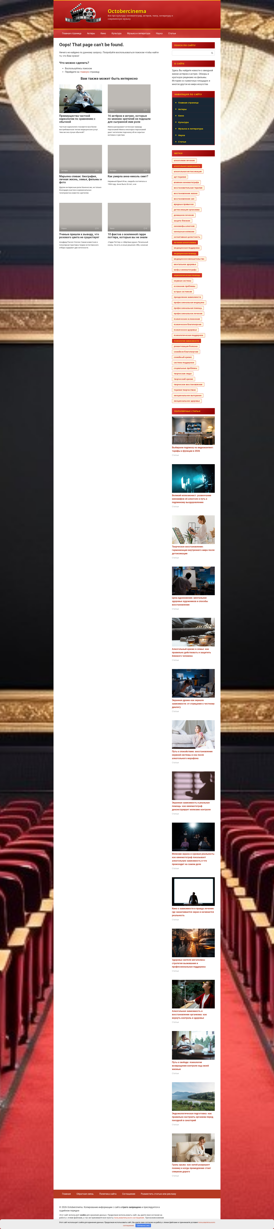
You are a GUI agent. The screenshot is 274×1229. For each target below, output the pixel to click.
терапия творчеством (185, 390)
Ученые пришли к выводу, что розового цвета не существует (79, 236)
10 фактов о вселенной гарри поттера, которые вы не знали (127, 236)
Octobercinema (127, 11)
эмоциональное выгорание (188, 395)
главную (84, 72)
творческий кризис (183, 379)
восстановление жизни (185, 193)
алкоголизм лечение (184, 160)
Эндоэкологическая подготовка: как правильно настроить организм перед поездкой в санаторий (192, 1117)
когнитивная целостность (187, 237)
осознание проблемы (184, 286)
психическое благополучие (187, 324)
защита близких (182, 220)
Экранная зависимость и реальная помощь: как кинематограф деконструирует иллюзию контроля (191, 806)
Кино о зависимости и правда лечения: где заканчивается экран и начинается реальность (193, 912)
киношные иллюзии (184, 231)
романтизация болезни (186, 346)
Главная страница (71, 33)
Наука (159, 33)
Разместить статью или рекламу (158, 1194)
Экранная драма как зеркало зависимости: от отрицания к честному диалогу (193, 703)
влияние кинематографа (186, 182)
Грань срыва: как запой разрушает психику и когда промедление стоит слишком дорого (191, 1168)
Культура (116, 33)
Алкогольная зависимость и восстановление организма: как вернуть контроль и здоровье (189, 1014)
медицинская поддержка (187, 248)
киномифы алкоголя (184, 226)
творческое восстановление (188, 384)
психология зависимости (186, 341)
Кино (103, 33)
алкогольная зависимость (187, 166)
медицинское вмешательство (189, 259)
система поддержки (184, 362)
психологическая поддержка (188, 335)
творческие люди (183, 373)
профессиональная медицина (189, 302)
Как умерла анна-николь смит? (128, 176)
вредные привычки (184, 204)
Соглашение (128, 1194)
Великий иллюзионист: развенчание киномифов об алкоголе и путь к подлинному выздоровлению (191, 499)
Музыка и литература (138, 33)
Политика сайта (107, 1194)
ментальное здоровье (185, 264)
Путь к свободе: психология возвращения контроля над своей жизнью (190, 1066)
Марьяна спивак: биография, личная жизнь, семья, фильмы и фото (80, 179)
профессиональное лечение (188, 313)
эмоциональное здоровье (187, 401)
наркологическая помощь (187, 275)
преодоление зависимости (187, 297)
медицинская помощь (185, 253)
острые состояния (183, 291)
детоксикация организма (187, 209)
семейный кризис (183, 357)
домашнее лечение (184, 215)
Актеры (91, 33)
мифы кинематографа (185, 269)
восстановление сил (184, 199)
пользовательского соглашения (129, 1218)
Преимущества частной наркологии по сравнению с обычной (77, 118)
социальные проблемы (185, 368)
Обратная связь (85, 1194)
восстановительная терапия (188, 188)
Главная (66, 1194)
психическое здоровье (185, 330)
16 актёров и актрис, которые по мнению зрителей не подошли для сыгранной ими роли (129, 118)
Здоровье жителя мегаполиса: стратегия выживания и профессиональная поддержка (189, 963)
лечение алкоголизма (185, 242)
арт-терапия (180, 177)
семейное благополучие (186, 351)
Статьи (172, 33)
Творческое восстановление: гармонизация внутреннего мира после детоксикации (193, 550)
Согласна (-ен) (143, 1225)
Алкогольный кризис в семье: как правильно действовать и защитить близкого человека (191, 652)
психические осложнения (187, 319)
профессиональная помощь (188, 308)
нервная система (182, 281)
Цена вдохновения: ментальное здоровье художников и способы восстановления (190, 601)
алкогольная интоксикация (188, 171)
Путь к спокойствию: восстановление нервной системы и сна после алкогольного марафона (192, 755)
